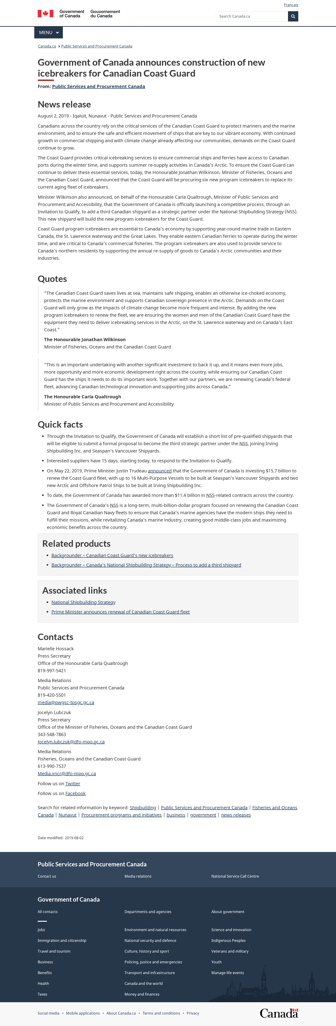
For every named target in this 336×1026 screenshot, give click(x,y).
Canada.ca (47, 46)
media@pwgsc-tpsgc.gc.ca (66, 702)
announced (160, 471)
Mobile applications (83, 1013)
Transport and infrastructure (150, 972)
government (203, 815)
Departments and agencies (148, 911)
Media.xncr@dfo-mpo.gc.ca (67, 773)
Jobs (41, 929)
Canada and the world (144, 983)
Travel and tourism (54, 951)
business (176, 815)
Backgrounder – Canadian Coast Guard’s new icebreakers (112, 555)
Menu (46, 32)
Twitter (72, 783)
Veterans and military (229, 951)
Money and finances (142, 994)
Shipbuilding (143, 807)
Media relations (138, 876)
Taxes (42, 994)
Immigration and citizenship (62, 940)
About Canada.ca (121, 1013)
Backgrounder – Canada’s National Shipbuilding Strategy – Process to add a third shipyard (146, 565)
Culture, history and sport (147, 951)
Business (45, 961)
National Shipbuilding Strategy (83, 602)
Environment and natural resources (155, 929)
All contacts (48, 911)
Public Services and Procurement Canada (96, 46)
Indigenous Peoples (228, 940)
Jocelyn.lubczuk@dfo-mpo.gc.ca (71, 742)
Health (43, 983)
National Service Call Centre (235, 876)
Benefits (45, 972)
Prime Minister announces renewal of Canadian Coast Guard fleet (120, 612)
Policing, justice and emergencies (153, 961)
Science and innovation (231, 929)
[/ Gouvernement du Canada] (79, 14)
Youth (216, 961)
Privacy (193, 1013)
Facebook (75, 793)
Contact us (47, 876)
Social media (48, 1013)
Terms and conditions (161, 1013)
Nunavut (68, 815)
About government (227, 911)
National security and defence (150, 940)
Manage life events (227, 972)
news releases (236, 815)
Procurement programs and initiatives (121, 815)
